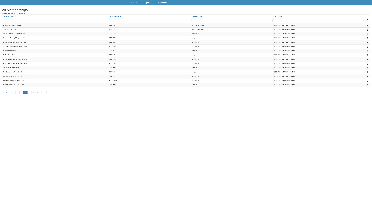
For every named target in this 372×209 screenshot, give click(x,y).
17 (41, 93)
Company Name (8, 16)
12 (21, 93)
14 (29, 93)
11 (17, 93)
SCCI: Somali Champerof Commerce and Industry (150, 2)
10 (13, 93)
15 (33, 93)
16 (37, 93)
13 (25, 93)
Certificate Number (115, 16)
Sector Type (278, 16)
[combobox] (319, 20)
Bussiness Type (197, 16)
